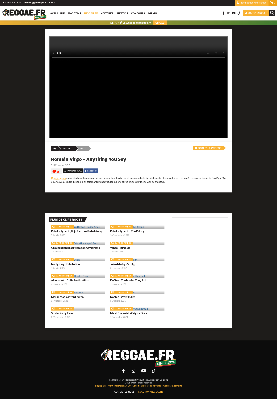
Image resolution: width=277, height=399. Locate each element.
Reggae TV (91, 13)
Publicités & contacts (172, 385)
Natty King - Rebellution (65, 264)
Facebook (92, 170)
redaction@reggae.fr (150, 392)
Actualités (57, 13)
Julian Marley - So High (123, 264)
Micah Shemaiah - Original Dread (129, 313)
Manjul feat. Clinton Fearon (67, 297)
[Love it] (56, 171)
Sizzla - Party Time (62, 313)
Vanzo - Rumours (120, 247)
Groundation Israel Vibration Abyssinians (75, 247)
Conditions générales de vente (146, 385)
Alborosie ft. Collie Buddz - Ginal (70, 280)
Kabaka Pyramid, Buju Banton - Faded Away (76, 231)
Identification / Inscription (252, 2)
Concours (138, 13)
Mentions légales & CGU (119, 385)
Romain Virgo (58, 177)
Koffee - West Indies (122, 297)
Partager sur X (74, 170)
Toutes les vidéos (209, 148)
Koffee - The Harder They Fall (128, 280)
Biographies (100, 385)
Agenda (152, 13)
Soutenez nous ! (257, 13)
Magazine (74, 13)
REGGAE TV (68, 148)
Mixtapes (107, 13)
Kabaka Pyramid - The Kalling (127, 231)
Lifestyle (122, 13)
